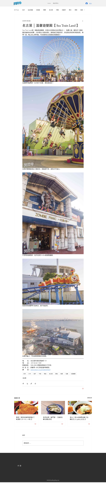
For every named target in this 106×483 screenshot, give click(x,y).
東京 (70, 10)
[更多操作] (83, 21)
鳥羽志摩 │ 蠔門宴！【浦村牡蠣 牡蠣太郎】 (53, 418)
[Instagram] (20, 466)
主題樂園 (73, 374)
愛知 (56, 374)
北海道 (38, 10)
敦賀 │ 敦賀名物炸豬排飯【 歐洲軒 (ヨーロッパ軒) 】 (25, 418)
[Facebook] (18, 466)
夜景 (62, 374)
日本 (24, 374)
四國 (44, 10)
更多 (81, 10)
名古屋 (51, 10)
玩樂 (67, 374)
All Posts (16, 10)
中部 (40, 374)
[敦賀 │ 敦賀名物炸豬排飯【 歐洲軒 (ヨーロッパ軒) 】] (26, 407)
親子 (35, 374)
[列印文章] (35, 383)
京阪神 (64, 10)
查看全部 (89, 398)
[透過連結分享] (31, 383)
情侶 (45, 374)
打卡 (30, 374)
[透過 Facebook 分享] (23, 383)
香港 (76, 10)
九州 (23, 10)
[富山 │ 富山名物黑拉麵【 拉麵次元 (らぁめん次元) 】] (80, 407)
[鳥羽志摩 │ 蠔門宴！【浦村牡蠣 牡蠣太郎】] (53, 407)
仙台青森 (30, 10)
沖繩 (57, 10)
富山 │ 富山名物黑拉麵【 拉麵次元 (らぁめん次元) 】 (79, 418)
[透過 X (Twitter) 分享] (27, 383)
